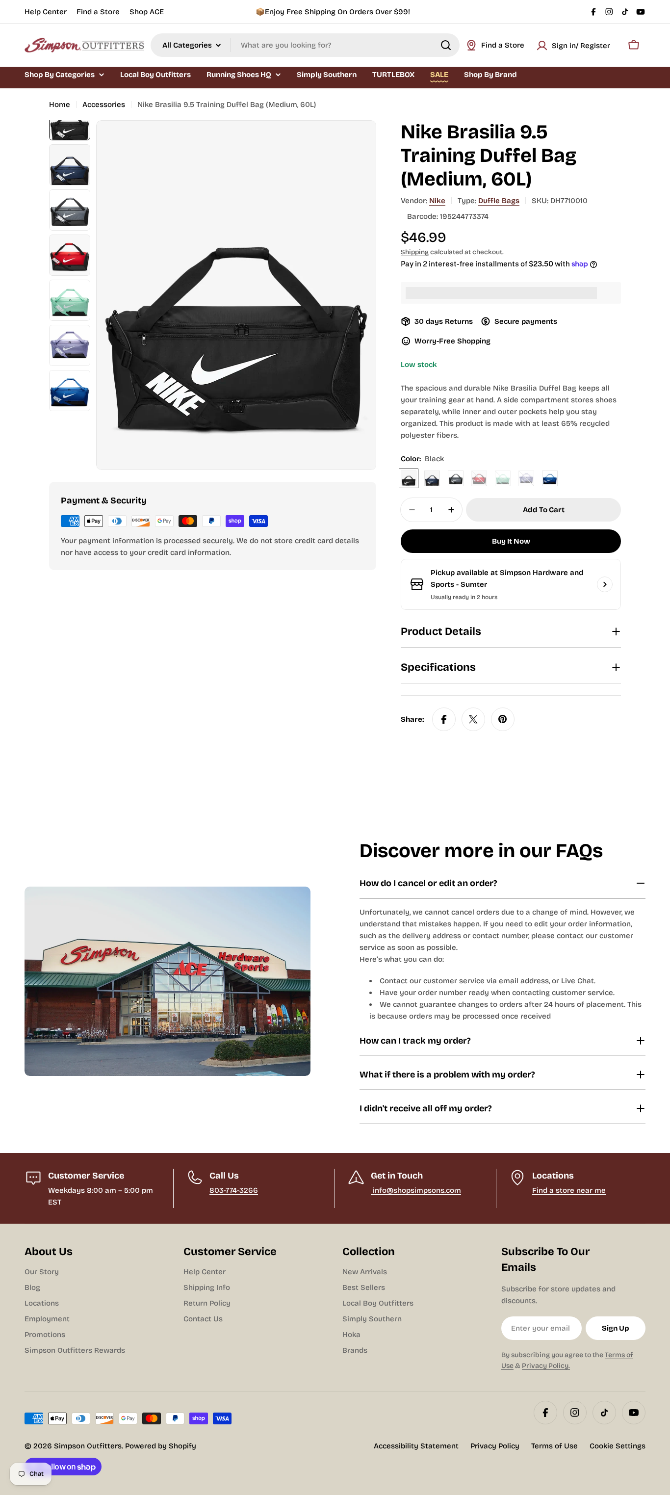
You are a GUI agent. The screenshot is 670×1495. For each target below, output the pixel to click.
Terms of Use (554, 1446)
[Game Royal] (550, 478)
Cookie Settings (617, 1446)
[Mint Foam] (503, 478)
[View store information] (605, 584)
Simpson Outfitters (88, 1446)
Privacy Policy (494, 1446)
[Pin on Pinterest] (503, 719)
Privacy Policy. (546, 1366)
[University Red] (479, 478)
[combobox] (305, 45)
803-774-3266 (233, 1190)
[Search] (446, 45)
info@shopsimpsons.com (416, 1190)
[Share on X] (473, 719)
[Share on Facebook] (444, 719)
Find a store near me (569, 1190)
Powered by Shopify (160, 1446)
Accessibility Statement (416, 1446)
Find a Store (98, 11)
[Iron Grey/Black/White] (456, 478)
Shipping (415, 252)
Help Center (46, 11)
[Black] (408, 478)
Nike (437, 200)
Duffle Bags (498, 200)
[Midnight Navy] (432, 478)
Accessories (103, 104)
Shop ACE (146, 11)
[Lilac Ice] (526, 478)
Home (59, 104)
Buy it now (511, 541)
